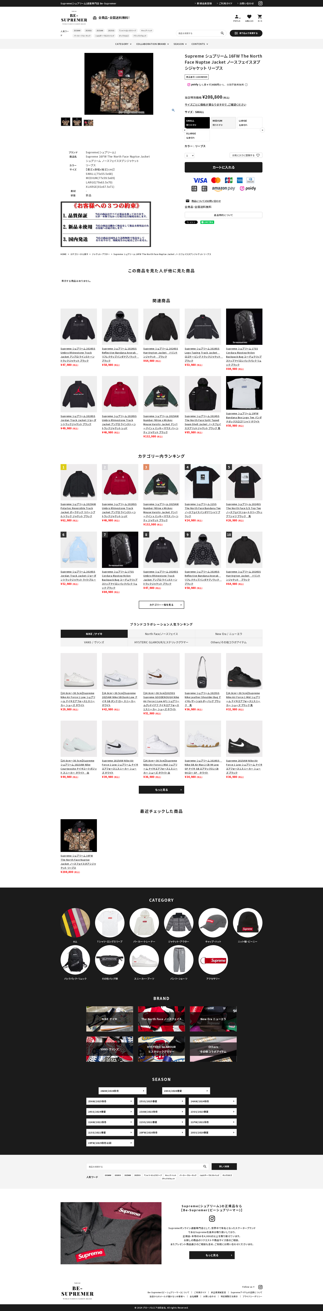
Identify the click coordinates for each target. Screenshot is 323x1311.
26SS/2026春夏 (173, 1090)
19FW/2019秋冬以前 (100, 1143)
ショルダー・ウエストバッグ (104, 35)
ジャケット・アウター (101, 254)
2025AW (100, 30)
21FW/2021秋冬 (200, 1122)
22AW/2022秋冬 (97, 1122)
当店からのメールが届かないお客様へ (167, 1296)
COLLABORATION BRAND (151, 44)
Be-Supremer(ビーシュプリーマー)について (168, 1292)
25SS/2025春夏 (148, 1101)
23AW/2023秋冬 (148, 1111)
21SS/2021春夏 (97, 1132)
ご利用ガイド (225, 3)
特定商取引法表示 (229, 1296)
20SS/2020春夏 (200, 1132)
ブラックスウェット (139, 35)
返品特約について (223, 215)
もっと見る (161, 790)
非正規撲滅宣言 (218, 1292)
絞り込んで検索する (249, 32)
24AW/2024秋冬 (200, 1101)
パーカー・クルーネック (82, 35)
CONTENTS (198, 44)
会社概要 (194, 1296)
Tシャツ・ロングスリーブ (127, 30)
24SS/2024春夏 (97, 1111)
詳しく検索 (224, 1166)
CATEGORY (122, 44)
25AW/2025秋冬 (97, 1101)
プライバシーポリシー (252, 1296)
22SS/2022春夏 (148, 1122)
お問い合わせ (247, 3)
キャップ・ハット (146, 30)
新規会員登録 (204, 3)
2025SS (111, 30)
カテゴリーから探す (79, 254)
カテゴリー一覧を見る (161, 604)
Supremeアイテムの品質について (246, 1292)
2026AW (77, 30)
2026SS (88, 30)
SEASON (179, 44)
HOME (64, 254)
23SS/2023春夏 (200, 1111)
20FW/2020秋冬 (148, 1132)
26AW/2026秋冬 (109, 1090)
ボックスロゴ (123, 35)
